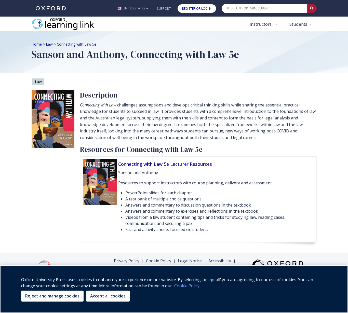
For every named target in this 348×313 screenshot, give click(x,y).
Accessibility (219, 261)
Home (37, 44)
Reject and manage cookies (52, 296)
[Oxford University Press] (51, 8)
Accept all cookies (108, 296)
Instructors (261, 24)
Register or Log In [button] (196, 8)
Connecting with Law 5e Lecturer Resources (165, 164)
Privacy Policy (126, 261)
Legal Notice (190, 261)
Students (298, 24)
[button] (133, 8)
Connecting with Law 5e (76, 44)
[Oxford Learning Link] (70, 24)
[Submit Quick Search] (312, 8)
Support (164, 8)
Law (49, 44)
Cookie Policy (158, 261)
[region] (174, 289)
